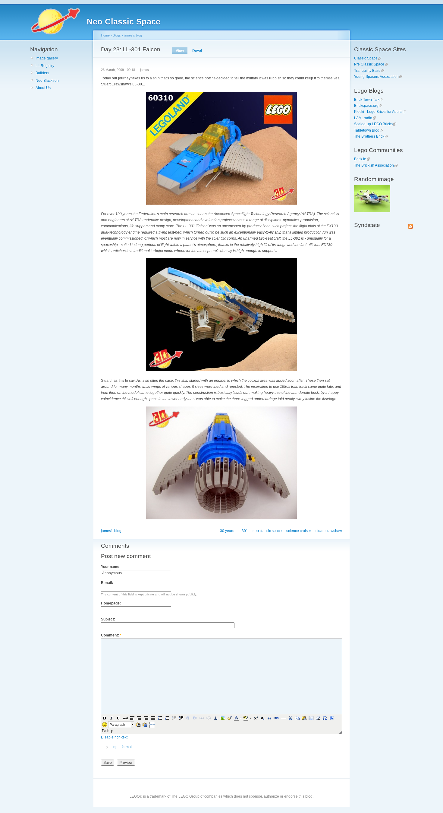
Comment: (111, 635)
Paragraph (117, 724)
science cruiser (298, 531)
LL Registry (45, 66)
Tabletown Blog (366, 130)
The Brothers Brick (369, 136)
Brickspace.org (366, 106)
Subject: (108, 619)
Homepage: (111, 603)
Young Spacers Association (376, 77)
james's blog (133, 35)
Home (105, 35)
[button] (104, 718)
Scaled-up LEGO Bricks (373, 124)
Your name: (111, 567)
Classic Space (366, 58)
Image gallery (47, 58)
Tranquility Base (367, 71)
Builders (42, 73)
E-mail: (107, 583)
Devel (197, 51)
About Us (43, 88)
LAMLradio (363, 118)
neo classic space (267, 531)
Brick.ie (360, 159)
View (180, 51)
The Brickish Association (374, 165)
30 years (227, 531)
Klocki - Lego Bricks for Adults (378, 112)
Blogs (117, 35)
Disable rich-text (114, 737)
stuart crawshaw (329, 531)
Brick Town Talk (366, 99)
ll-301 (243, 531)
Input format (122, 747)
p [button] (112, 731)
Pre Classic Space (369, 64)
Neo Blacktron (47, 80)
